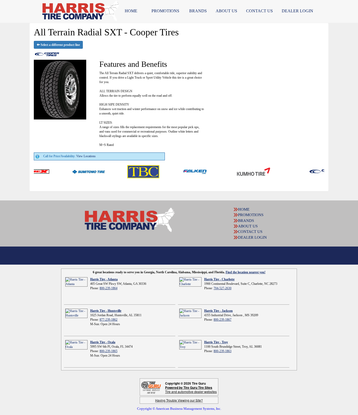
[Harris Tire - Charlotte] (190, 281)
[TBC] (133, 171)
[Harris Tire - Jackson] (190, 313)
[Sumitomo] (79, 171)
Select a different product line (60, 45)
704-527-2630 (222, 288)
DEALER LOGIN (297, 11)
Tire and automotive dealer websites (191, 389)
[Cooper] (315, 171)
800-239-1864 (108, 288)
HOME (131, 11)
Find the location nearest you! (245, 272)
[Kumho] (244, 171)
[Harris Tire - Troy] (190, 344)
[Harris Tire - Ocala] (76, 344)
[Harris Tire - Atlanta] (76, 281)
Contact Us (259, 11)
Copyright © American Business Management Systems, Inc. (179, 409)
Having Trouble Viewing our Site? (179, 400)
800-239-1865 (108, 351)
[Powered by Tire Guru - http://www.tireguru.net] (151, 387)
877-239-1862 (108, 319)
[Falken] (185, 171)
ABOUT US (226, 11)
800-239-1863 (222, 351)
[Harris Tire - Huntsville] (76, 313)
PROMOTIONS (165, 11)
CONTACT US (250, 232)
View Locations (86, 156)
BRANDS (198, 11)
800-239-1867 (222, 319)
